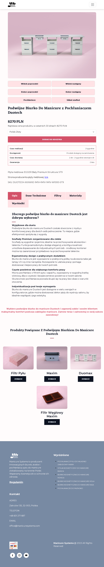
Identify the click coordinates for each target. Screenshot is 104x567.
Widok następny (73, 84)
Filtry (57, 196)
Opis (14, 196)
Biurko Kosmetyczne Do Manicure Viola (76, 481)
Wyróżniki (18, 203)
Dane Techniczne (36, 196)
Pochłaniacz (30, 100)
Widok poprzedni (29, 84)
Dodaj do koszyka (52, 139)
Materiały (76, 196)
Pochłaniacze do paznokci (70, 488)
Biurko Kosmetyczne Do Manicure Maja (76, 485)
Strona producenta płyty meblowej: (28, 177)
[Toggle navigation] (92, 4)
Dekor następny (73, 92)
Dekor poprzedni (29, 92)
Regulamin (16, 482)
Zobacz (18, 379)
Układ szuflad (73, 100)
